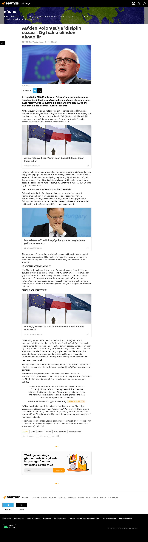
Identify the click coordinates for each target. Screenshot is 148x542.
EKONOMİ (62, 497)
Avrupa (32, 431)
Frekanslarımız (19, 518)
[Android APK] (9, 526)
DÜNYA (25, 431)
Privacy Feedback (125, 518)
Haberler (40, 431)
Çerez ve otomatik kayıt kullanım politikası (84, 518)
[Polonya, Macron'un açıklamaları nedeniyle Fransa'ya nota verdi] (56, 309)
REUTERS (26, 86)
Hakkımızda (6, 518)
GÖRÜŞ (95, 497)
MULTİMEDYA (113, 497)
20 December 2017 (76, 401)
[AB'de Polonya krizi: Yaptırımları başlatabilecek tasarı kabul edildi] (56, 140)
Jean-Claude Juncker (29, 436)
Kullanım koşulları (33, 518)
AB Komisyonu (43, 436)
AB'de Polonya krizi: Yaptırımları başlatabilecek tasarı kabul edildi (54, 159)
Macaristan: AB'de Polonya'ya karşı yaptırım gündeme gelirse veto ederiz (54, 242)
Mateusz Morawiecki (75, 431)
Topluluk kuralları (60, 518)
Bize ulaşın (47, 518)
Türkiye (35, 497)
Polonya (48, 431)
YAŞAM (81, 497)
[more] (87, 165)
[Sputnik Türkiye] (11, 5)
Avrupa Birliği (55, 436)
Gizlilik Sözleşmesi (110, 518)
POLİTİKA (52, 497)
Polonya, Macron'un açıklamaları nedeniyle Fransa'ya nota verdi (54, 328)
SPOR (88, 497)
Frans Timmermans (60, 431)
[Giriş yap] (138, 3)
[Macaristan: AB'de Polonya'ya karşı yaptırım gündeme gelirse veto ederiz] (56, 222)
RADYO (103, 497)
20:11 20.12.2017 (28, 42)
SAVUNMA (72, 497)
